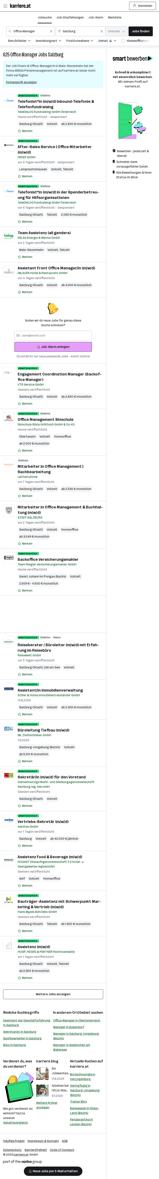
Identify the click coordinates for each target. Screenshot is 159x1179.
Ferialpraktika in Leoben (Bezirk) (81, 1122)
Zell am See (52, 667)
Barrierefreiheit (36, 1150)
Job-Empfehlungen (70, 17)
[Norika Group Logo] (22, 1162)
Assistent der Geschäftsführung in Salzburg (26, 1023)
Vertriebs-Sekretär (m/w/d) (43, 821)
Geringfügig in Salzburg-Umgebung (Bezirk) (85, 1090)
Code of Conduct (62, 1150)
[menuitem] (22, 41)
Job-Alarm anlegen (55, 347)
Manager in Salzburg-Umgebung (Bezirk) (76, 1036)
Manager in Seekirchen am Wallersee (71, 1047)
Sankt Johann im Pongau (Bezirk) (42, 576)
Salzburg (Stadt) (31, 124)
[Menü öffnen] (5, 5)
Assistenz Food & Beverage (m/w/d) (50, 857)
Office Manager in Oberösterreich (76, 1020)
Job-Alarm (95, 17)
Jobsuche (45, 17)
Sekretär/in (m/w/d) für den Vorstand (52, 777)
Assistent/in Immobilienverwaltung (50, 690)
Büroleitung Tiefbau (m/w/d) (43, 730)
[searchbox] (53, 335)
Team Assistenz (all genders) (44, 232)
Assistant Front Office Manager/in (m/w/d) (56, 268)
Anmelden (145, 6)
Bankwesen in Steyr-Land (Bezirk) (84, 1110)
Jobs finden (140, 31)
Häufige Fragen (14, 1141)
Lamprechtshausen (33, 169)
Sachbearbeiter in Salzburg (22, 1038)
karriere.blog (47, 1061)
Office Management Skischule (45, 419)
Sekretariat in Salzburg (19, 1032)
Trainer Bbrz (78, 1101)
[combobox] (30, 31)
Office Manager (24, 54)
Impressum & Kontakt (43, 1141)
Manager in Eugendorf (68, 1027)
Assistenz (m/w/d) (34, 946)
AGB (65, 1141)
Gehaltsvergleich (15, 1122)
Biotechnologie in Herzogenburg (82, 1077)
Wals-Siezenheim (31, 250)
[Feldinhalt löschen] (51, 31)
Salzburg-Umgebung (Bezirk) (39, 747)
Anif (22, 878)
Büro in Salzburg (14, 1045)
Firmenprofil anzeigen (21, 82)
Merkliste (114, 17)
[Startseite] (21, 5)
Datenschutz (12, 1150)
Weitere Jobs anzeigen (53, 994)
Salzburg (55, 54)
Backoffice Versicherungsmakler (48, 559)
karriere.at (79, 1066)
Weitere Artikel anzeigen (46, 1105)
